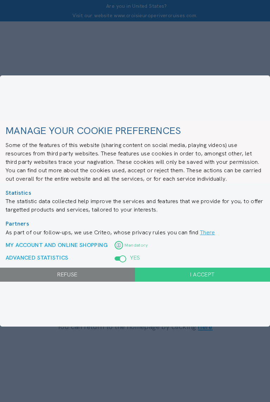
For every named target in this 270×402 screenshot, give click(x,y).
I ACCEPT (202, 274)
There (207, 232)
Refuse (67, 274)
